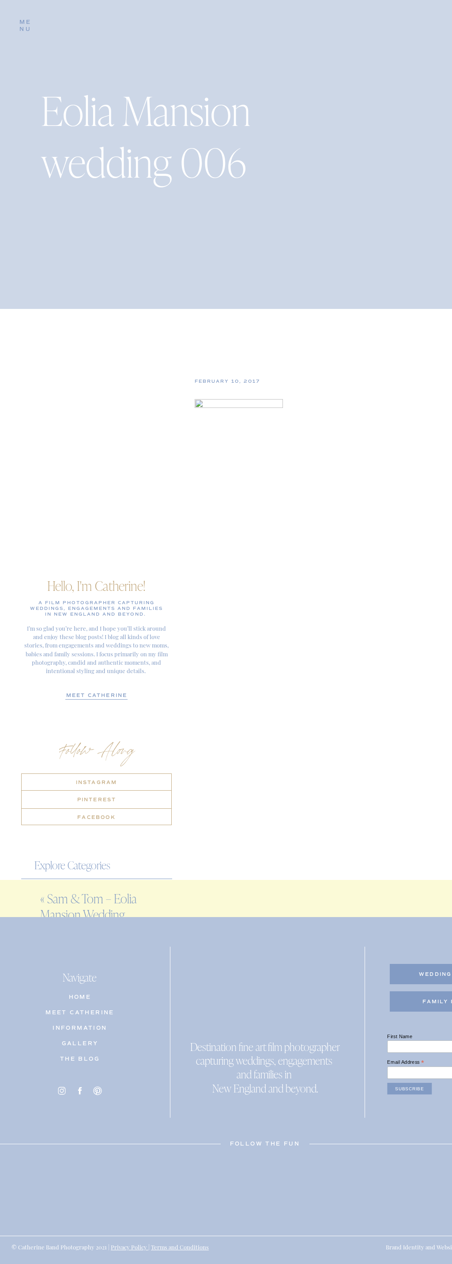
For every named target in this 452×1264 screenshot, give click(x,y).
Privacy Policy (129, 1246)
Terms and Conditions (180, 1246)
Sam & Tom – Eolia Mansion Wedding (88, 906)
